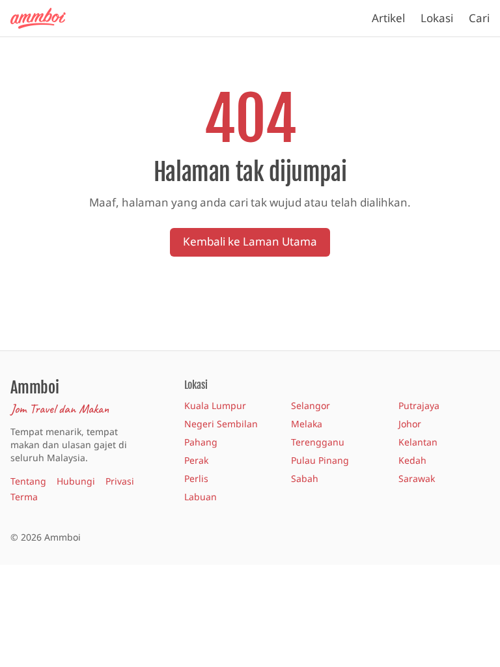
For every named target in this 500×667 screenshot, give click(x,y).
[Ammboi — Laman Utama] (44, 18)
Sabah (304, 478)
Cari (479, 17)
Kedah (412, 460)
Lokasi (437, 17)
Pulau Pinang (320, 460)
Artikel (388, 17)
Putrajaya (418, 405)
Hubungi (76, 481)
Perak (196, 460)
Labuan (200, 496)
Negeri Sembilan (221, 424)
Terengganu (317, 442)
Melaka (306, 424)
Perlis (196, 478)
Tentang (28, 481)
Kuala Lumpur (215, 405)
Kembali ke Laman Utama (250, 241)
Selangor (310, 405)
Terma (24, 496)
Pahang (200, 442)
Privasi (119, 481)
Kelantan (418, 442)
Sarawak (416, 478)
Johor (409, 424)
